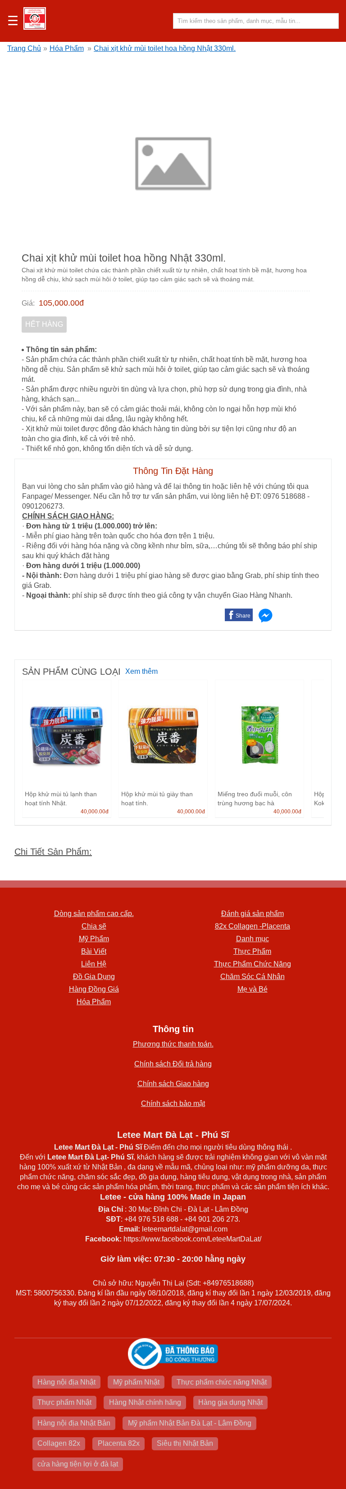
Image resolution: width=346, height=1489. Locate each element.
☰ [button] (12, 21)
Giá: (28, 303)
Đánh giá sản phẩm (252, 913)
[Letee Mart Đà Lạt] (34, 18)
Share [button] (243, 616)
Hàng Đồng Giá (94, 989)
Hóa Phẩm (67, 48)
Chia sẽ (94, 926)
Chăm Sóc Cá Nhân (252, 976)
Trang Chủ (24, 48)
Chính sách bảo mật (173, 1103)
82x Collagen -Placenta (252, 926)
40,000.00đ (95, 811)
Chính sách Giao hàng (173, 1083)
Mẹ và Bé (252, 989)
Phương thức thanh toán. (173, 1044)
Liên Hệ (93, 964)
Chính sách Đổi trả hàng (173, 1064)
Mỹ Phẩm (94, 939)
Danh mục (252, 939)
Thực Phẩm (252, 951)
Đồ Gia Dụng (94, 976)
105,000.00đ (61, 302)
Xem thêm (141, 671)
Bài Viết (93, 951)
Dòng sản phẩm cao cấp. (94, 913)
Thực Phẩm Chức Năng (252, 964)
